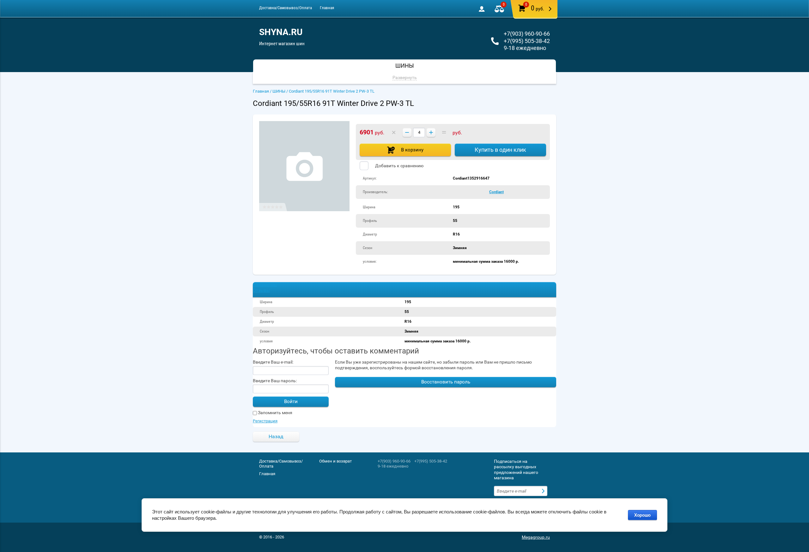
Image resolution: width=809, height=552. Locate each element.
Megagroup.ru (536, 537)
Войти (291, 401)
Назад (276, 436)
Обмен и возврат (335, 461)
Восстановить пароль (445, 382)
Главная (327, 7)
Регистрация (265, 421)
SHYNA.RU (280, 32)
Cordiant (496, 192)
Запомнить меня (274, 412)
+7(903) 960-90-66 (527, 33)
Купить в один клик (500, 149)
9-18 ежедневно (525, 48)
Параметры (265, 284)
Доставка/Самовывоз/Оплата (285, 7)
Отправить (544, 491)
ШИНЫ (278, 91)
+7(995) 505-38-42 (527, 41)
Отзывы (261, 290)
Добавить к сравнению (398, 165)
